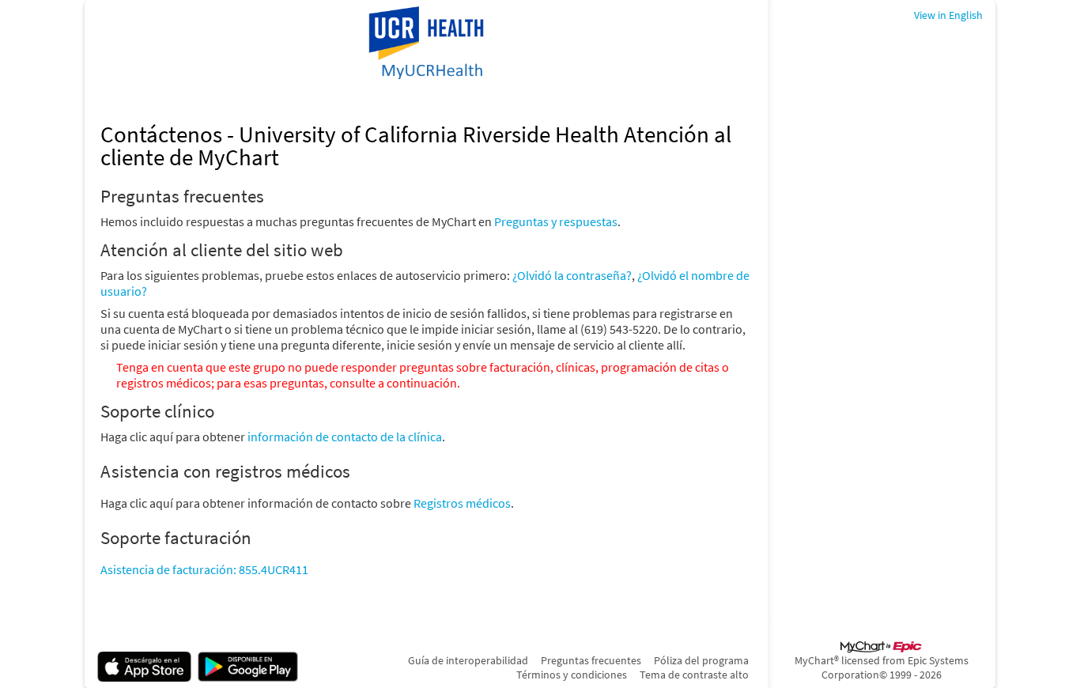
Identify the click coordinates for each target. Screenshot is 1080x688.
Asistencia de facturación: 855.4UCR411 (204, 569)
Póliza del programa (701, 660)
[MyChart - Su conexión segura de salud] (426, 44)
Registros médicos (462, 503)
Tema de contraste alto (694, 674)
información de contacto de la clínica (344, 436)
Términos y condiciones (571, 674)
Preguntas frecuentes (591, 660)
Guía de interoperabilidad (468, 660)
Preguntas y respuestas (555, 221)
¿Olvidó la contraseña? (572, 275)
